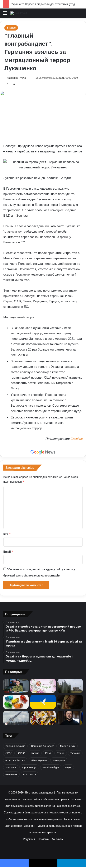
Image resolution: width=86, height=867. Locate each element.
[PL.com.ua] (18, 13)
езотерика (59, 760)
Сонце (60, 753)
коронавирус (29, 767)
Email (8, 551)
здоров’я (10, 767)
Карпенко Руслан (17, 77)
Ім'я (6, 534)
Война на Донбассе (42, 746)
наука (68, 767)
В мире (11, 27)
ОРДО (8, 753)
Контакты (57, 839)
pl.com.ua (74, 805)
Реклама (43, 839)
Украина (75, 753)
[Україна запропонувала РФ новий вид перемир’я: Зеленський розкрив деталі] (43, 702)
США (48, 753)
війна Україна (39, 760)
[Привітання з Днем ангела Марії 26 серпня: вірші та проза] (43, 686)
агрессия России (15, 760)
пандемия (11, 774)
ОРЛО (21, 753)
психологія (29, 774)
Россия (35, 753)
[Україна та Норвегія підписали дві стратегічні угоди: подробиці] (70, 686)
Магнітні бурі (67, 746)
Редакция (29, 839)
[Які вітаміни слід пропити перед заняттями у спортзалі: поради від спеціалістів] (16, 702)
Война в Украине (15, 746)
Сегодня (77, 438)
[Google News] (43, 452)
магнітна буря (51, 767)
